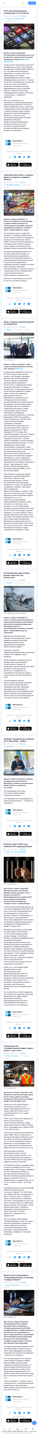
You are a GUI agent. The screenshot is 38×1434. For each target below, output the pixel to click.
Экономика (9, 185)
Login (32, 3)
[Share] (10, 157)
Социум (8, 18)
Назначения (10, 746)
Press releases (18, 1431)
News (24, 16)
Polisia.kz (19, 369)
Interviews (33, 1431)
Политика (9, 583)
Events (26, 1431)
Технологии (16, 18)
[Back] (34, 1423)
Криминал (22, 852)
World (22, 18)
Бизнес (8, 852)
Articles (4, 1431)
